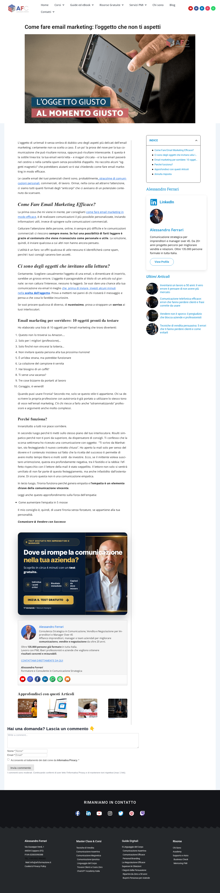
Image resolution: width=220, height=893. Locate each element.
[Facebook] (196, 8)
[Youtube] (190, 8)
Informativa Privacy (67, 760)
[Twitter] (120, 813)
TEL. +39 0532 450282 (35, 858)
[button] (196, 140)
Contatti (46, 12)
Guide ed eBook (80, 5)
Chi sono (158, 5)
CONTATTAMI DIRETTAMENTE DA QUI (42, 660)
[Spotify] (60, 679)
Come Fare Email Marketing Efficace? (174, 150)
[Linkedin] (202, 8)
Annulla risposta (163, 174)
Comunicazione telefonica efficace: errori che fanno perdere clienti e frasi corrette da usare (182, 302)
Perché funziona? (163, 164)
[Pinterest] (131, 813)
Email (11, 755)
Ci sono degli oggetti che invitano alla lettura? (175, 155)
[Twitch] (142, 813)
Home (44, 5)
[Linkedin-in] (88, 813)
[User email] (67, 679)
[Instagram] (207, 8)
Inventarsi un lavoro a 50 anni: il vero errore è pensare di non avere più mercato (181, 289)
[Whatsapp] (213, 8)
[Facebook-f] (77, 813)
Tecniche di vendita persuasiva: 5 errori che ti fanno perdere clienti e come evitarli (183, 329)
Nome (11, 751)
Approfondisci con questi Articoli (171, 169)
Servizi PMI (136, 5)
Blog (172, 5)
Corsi (57, 5)
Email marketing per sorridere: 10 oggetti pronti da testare (175, 159)
